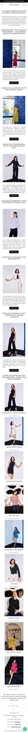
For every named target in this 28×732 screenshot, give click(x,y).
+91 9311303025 (17, 724)
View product (14, 415)
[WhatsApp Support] (25, 729)
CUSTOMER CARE (14, 705)
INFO (13, 709)
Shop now (14, 195)
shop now (14, 82)
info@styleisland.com (16, 726)
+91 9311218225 (17, 721)
